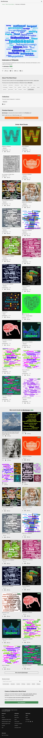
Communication (6, 684)
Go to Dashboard (21, 702)
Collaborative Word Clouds (6, 719)
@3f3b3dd (5, 315)
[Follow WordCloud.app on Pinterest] (32, 721)
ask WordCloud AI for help (27, 695)
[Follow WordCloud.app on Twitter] (28, 721)
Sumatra (20, 89)
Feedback (16, 725)
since (34, 85)
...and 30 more (31, 89)
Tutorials (3, 725)
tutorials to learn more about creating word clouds (19, 697)
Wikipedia (5, 101)
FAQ (2, 727)
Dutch (25, 85)
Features (3, 717)
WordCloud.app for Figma (6, 721)
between (11, 87)
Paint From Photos (5, 735)
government (10, 89)
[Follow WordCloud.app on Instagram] (26, 721)
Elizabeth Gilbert (29, 315)
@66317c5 (5, 175)
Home (3, 4)
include (24, 87)
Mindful (33, 684)
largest (38, 87)
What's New (17, 717)
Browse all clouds (6, 678)
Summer (18, 684)
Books (27, 717)
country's (4, 89)
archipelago (5, 87)
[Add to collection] (5, 151)
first (15, 87)
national (19, 87)
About (16, 719)
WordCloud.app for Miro (6, 723)
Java (22, 85)
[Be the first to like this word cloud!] (3, 71)
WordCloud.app (4, 1)
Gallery (27, 715)
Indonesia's (17, 85)
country (30, 85)
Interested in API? (18, 727)
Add (22, 70)
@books (24, 317)
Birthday (23, 684)
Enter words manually (27, 693)
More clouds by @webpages (21, 672)
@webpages (6, 66)
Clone (17, 70)
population (33, 87)
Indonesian (10, 85)
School (4, 313)
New (16, 89)
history (25, 89)
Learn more (36, 80)
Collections (28, 719)
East (28, 87)
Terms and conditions (18, 723)
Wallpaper (39, 684)
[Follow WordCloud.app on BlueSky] (30, 721)
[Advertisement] (21, 13)
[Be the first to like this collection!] (3, 484)
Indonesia (21, 80)
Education (13, 684)
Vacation (28, 684)
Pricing (22, 117)
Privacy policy (17, 721)
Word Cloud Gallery (10, 4)
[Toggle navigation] (41, 1)
